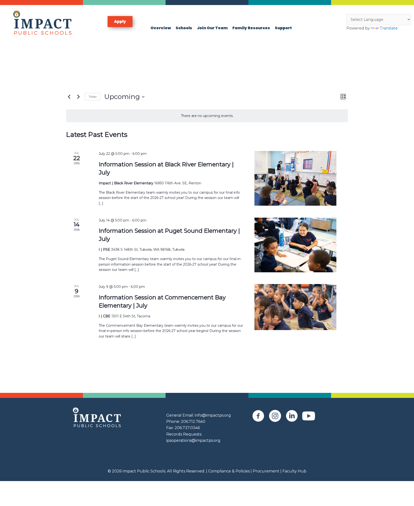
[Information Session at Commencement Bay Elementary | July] (295, 307)
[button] (120, 21)
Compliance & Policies (229, 471)
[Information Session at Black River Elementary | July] (295, 178)
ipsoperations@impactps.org (193, 440)
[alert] (207, 115)
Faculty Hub (294, 471)
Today (93, 96)
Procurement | (267, 471)
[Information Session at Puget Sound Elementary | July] (295, 245)
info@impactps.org (213, 415)
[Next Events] (78, 97)
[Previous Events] (69, 97)
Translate (389, 28)
